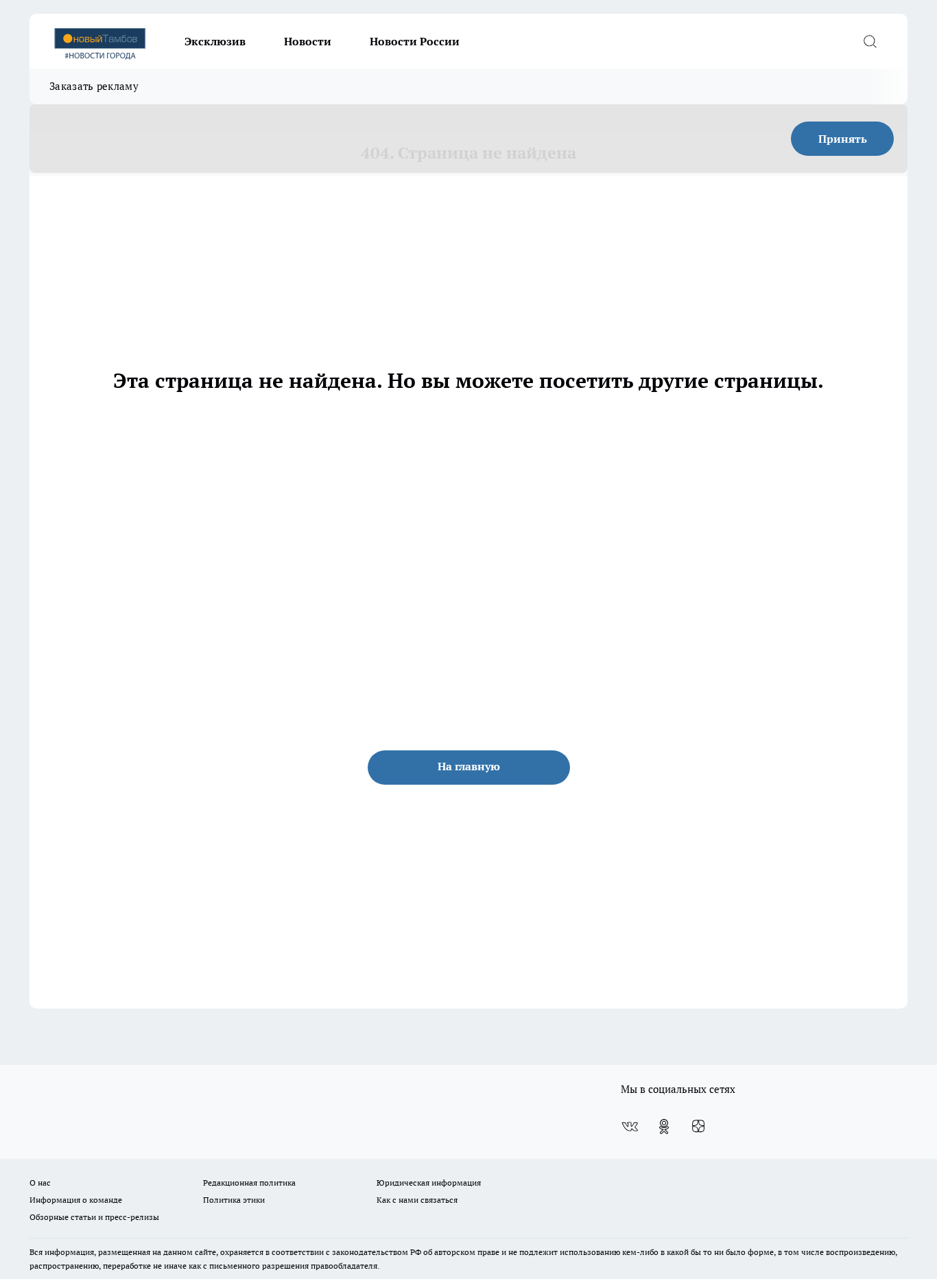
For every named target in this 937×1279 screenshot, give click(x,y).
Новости (307, 41)
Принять (842, 139)
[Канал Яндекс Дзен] (698, 1126)
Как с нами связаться (417, 1200)
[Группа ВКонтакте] (630, 1126)
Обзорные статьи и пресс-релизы (94, 1217)
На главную (469, 766)
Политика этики (234, 1200)
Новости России (415, 41)
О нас (40, 1182)
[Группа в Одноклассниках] (664, 1126)
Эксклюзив (215, 41)
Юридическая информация (429, 1182)
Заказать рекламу (94, 86)
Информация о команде (75, 1200)
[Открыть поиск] (869, 41)
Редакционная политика (249, 1182)
